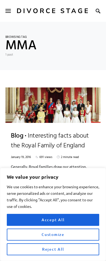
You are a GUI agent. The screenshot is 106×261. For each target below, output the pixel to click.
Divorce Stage (53, 11)
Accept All (53, 219)
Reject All (53, 249)
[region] (53, 214)
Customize (53, 234)
